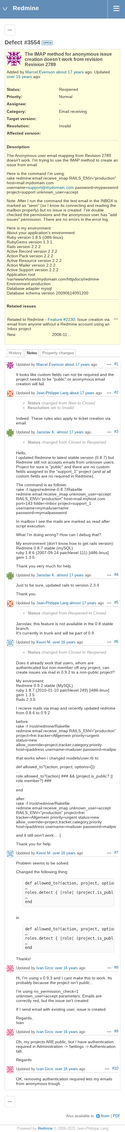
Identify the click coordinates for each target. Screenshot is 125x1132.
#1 (116, 364)
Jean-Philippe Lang (52, 393)
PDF (116, 1116)
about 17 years (70, 72)
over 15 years (19, 76)
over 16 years (64, 642)
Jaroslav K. (46, 432)
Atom (105, 1116)
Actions (116, 319)
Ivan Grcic (45, 968)
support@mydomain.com (51, 187)
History (15, 353)
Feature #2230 (61, 319)
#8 (116, 967)
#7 (116, 853)
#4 (116, 575)
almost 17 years (70, 432)
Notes (32, 353)
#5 (116, 603)
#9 (116, 1031)
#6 (116, 642)
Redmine (45, 1128)
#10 (115, 1068)
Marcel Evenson (40, 72)
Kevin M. (43, 642)
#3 (116, 432)
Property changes (58, 353)
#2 (116, 392)
